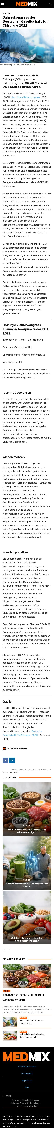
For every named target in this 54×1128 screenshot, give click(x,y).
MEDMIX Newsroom (18, 749)
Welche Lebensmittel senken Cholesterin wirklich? (27, 939)
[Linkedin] (12, 760)
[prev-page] (4, 949)
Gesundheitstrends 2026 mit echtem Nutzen (27, 885)
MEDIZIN (6, 13)
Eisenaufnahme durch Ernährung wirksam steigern (27, 831)
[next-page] (9, 949)
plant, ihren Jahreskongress (25, 97)
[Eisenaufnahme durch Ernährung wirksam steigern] (27, 809)
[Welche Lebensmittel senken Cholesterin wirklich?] (27, 917)
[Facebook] (5, 760)
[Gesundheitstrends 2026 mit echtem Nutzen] (27, 863)
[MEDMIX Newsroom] (5, 748)
